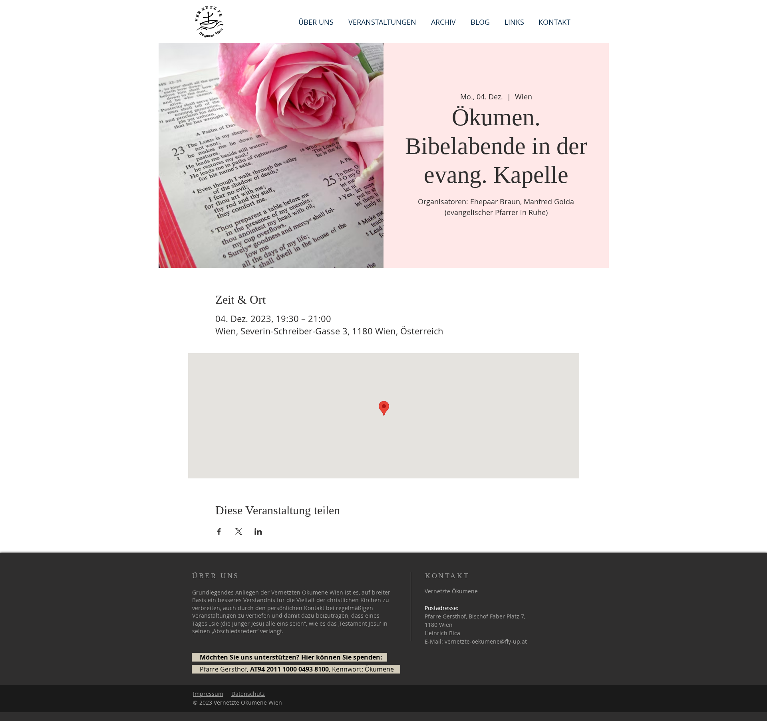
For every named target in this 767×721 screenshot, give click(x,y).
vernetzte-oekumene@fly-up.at (486, 641)
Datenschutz (248, 693)
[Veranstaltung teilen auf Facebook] (219, 531)
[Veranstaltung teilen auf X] (238, 531)
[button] (516, 21)
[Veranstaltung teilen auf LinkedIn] (258, 531)
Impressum (208, 693)
